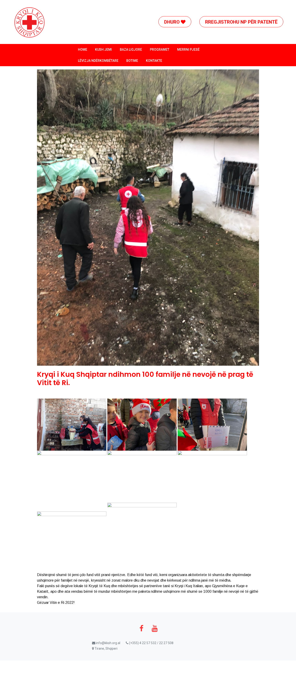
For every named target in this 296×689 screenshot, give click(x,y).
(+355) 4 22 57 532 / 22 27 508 (150, 643)
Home (82, 49)
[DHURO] (178, 5)
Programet (159, 49)
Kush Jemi (103, 49)
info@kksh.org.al (107, 643)
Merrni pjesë (188, 49)
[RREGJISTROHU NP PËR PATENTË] (245, 5)
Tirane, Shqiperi (105, 648)
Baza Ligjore (131, 49)
